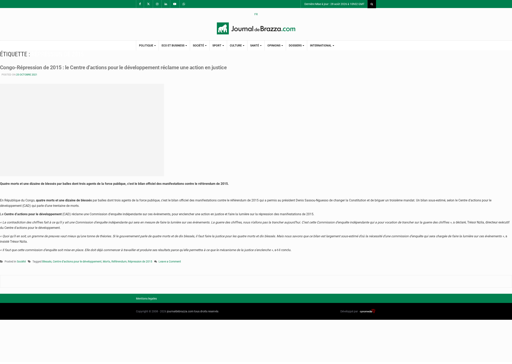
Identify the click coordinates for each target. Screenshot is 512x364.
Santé (255, 45)
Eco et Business (173, 45)
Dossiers (295, 45)
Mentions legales (146, 298)
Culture (236, 45)
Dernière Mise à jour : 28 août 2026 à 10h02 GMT (334, 4)
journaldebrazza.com (180, 311)
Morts (106, 261)
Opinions (274, 45)
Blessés (47, 261)
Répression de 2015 (140, 261)
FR (256, 14)
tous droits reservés (206, 311)
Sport (217, 45)
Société (199, 45)
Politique (146, 45)
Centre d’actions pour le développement (77, 261)
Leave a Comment (170, 262)
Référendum (119, 261)
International (321, 45)
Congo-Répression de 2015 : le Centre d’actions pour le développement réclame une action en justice (113, 67)
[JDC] (256, 28)
